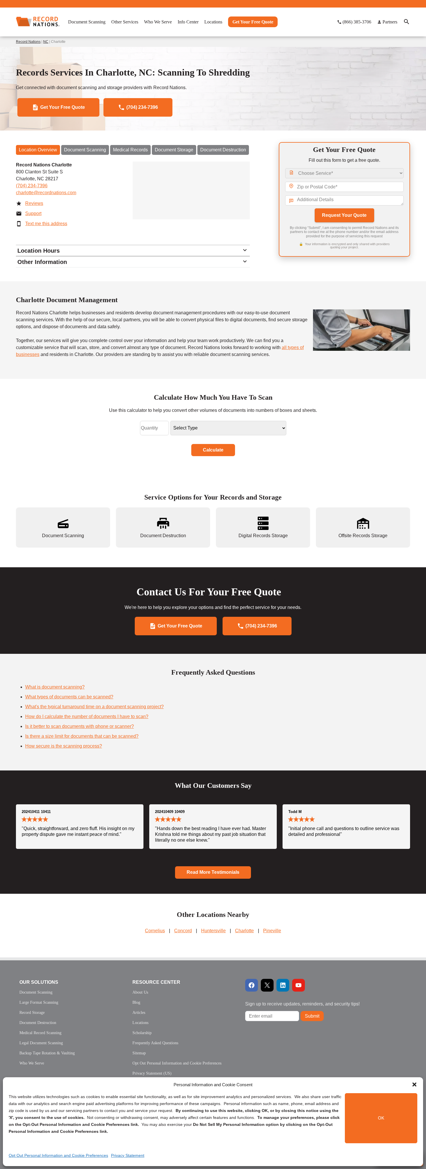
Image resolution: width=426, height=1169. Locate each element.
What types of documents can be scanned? (69, 696)
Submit (312, 1016)
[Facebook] (251, 985)
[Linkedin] (282, 985)
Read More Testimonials (213, 872)
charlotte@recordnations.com (46, 192)
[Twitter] (267, 985)
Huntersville (213, 930)
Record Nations (28, 42)
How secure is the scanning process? (63, 746)
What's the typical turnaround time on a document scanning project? (94, 706)
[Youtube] (298, 985)
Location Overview (38, 149)
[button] (414, 1084)
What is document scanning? (55, 686)
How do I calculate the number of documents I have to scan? (86, 716)
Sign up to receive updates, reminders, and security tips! (302, 1003)
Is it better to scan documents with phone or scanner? (79, 726)
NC (45, 42)
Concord (183, 930)
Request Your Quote (344, 215)
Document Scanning (85, 149)
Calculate (213, 449)
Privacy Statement (127, 1155)
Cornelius (155, 930)
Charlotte (244, 930)
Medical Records (130, 149)
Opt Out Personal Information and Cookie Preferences (58, 1155)
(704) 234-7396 (32, 185)
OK (381, 1118)
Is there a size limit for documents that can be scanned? (82, 736)
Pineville (272, 930)
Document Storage (174, 149)
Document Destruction (223, 149)
